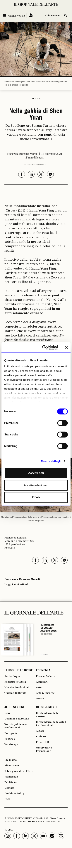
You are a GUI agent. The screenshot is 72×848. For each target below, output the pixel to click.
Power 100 (42, 742)
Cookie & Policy (14, 793)
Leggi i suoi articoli (16, 584)
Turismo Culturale (15, 693)
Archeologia (12, 676)
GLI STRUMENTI (46, 707)
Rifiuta (36, 497)
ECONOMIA (43, 670)
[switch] (62, 423)
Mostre (36, 99)
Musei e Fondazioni (16, 687)
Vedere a (9, 739)
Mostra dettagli (51, 461)
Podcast (41, 736)
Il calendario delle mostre (47, 715)
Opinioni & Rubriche (16, 718)
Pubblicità (10, 782)
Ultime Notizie (16, 16)
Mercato (41, 698)
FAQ (7, 799)
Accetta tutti (36, 473)
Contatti (9, 788)
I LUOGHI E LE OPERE (18, 670)
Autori (40, 731)
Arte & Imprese (45, 693)
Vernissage (11, 744)
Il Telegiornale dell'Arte (18, 771)
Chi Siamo (10, 760)
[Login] (31, 15)
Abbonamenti (53, 16)
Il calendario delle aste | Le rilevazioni (51, 724)
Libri (7, 713)
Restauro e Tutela (15, 682)
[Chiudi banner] (66, 347)
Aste (39, 687)
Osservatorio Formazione (44, 749)
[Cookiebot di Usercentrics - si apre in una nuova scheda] (43, 347)
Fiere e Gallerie (45, 676)
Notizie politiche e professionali (15, 726)
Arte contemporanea (35, 165)
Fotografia (11, 733)
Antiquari (41, 682)
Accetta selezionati (36, 485)
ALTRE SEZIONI (14, 707)
